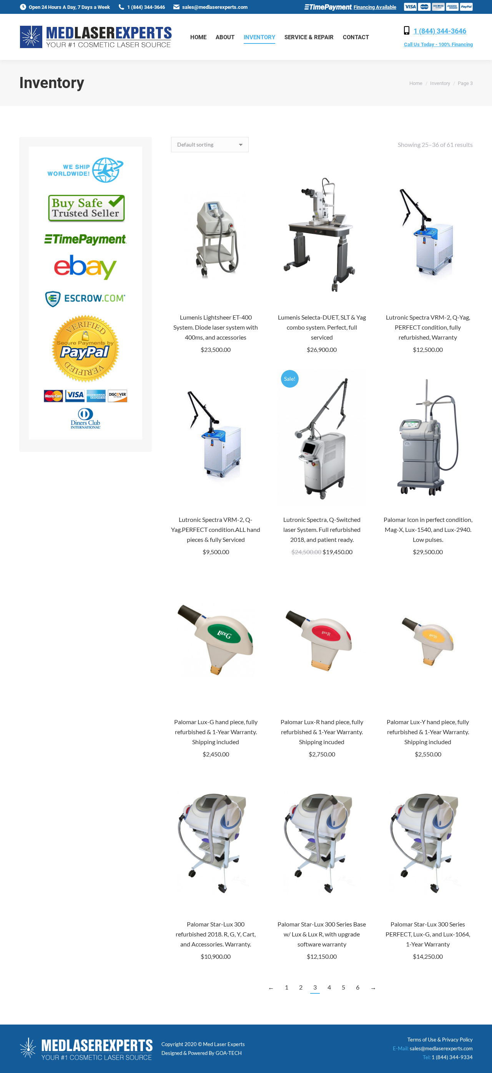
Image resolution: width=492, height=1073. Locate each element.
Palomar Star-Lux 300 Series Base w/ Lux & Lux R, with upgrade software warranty (322, 934)
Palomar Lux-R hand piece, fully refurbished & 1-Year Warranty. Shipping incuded (322, 731)
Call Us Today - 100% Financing (438, 44)
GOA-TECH (229, 1053)
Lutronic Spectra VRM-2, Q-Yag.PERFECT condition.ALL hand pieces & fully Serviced (215, 529)
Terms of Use (421, 1039)
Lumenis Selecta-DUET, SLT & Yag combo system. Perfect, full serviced (322, 327)
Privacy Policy (457, 1039)
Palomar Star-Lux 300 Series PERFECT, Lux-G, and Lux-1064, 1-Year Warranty (428, 934)
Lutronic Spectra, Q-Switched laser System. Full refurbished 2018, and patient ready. (322, 529)
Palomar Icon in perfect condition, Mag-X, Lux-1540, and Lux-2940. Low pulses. (428, 529)
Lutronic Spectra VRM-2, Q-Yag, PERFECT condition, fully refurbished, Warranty (428, 327)
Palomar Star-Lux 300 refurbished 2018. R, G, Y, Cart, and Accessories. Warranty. (216, 934)
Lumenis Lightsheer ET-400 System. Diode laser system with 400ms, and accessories (215, 327)
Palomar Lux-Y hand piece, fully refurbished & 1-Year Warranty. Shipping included (428, 731)
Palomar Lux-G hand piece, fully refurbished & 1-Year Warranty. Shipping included (216, 731)
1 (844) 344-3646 (440, 31)
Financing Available (375, 7)
